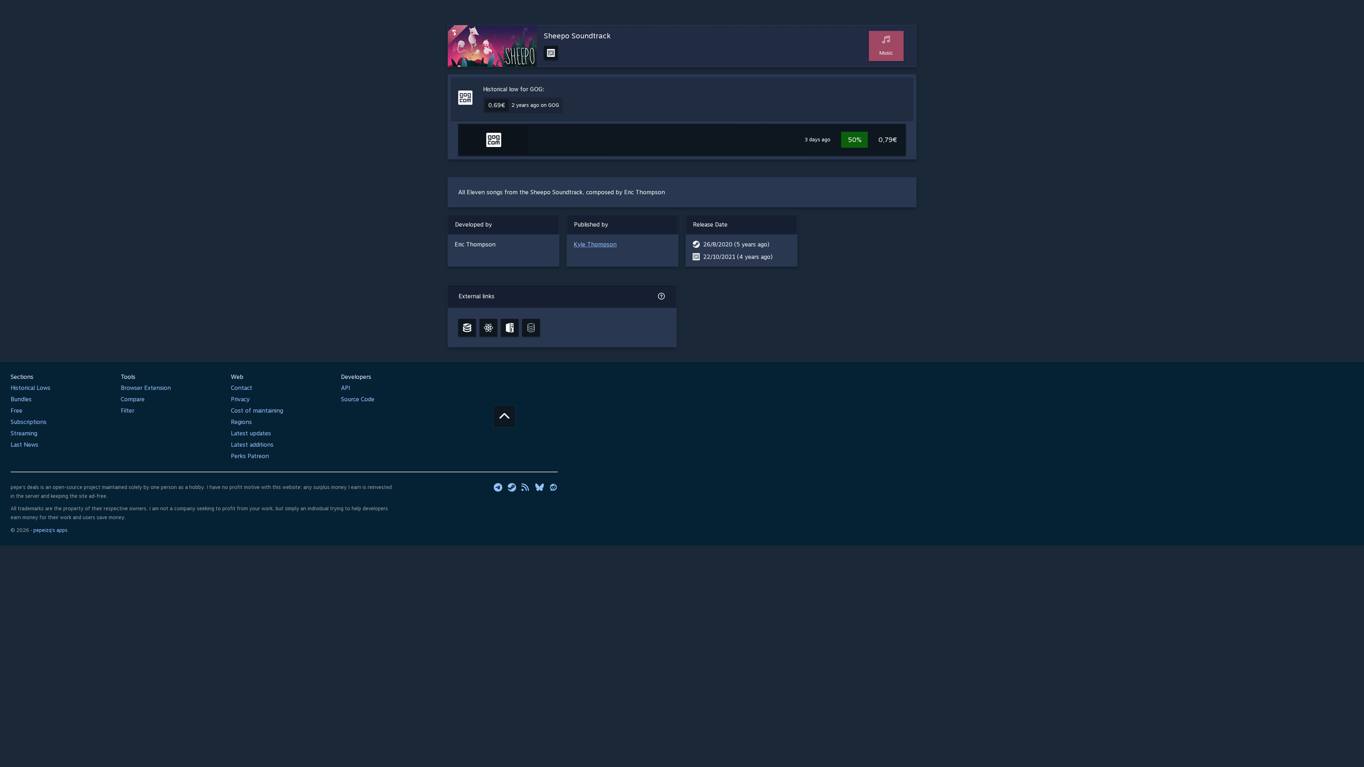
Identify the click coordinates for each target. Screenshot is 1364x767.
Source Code (357, 399)
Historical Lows (30, 388)
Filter (127, 410)
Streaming (24, 433)
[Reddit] (553, 487)
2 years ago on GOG (535, 105)
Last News (24, 444)
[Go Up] (504, 417)
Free (16, 410)
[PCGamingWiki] (510, 328)
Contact (241, 388)
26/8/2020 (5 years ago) (736, 244)
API (345, 388)
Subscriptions (29, 422)
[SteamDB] (467, 328)
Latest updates (251, 433)
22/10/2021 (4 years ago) (738, 257)
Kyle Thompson (595, 244)
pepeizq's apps (50, 530)
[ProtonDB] (488, 328)
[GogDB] (531, 328)
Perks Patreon (250, 456)
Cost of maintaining (257, 410)
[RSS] (525, 487)
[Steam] (512, 487)
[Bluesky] (539, 487)
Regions (241, 422)
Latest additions (252, 444)
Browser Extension (146, 388)
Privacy (240, 399)
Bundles (21, 399)
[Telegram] (498, 487)
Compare (133, 399)
